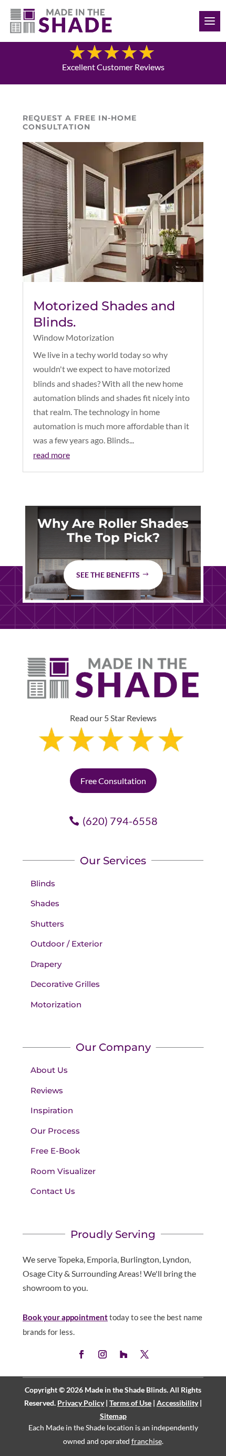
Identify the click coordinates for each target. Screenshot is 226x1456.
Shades (44, 903)
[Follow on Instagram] (102, 1354)
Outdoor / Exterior (66, 944)
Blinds (42, 883)
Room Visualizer (63, 1171)
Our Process (55, 1131)
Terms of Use (130, 1402)
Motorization (55, 1004)
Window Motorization (73, 337)
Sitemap (113, 1415)
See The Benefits (108, 574)
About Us (49, 1070)
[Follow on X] (144, 1354)
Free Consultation (113, 781)
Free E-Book (55, 1151)
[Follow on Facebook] (81, 1354)
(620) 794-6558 (120, 820)
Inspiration (51, 1110)
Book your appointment (65, 1317)
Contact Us (52, 1191)
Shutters (47, 924)
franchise (146, 1441)
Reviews (46, 1090)
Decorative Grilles (65, 984)
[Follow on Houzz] (123, 1354)
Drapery (45, 964)
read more (51, 455)
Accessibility (177, 1402)
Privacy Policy (80, 1402)
